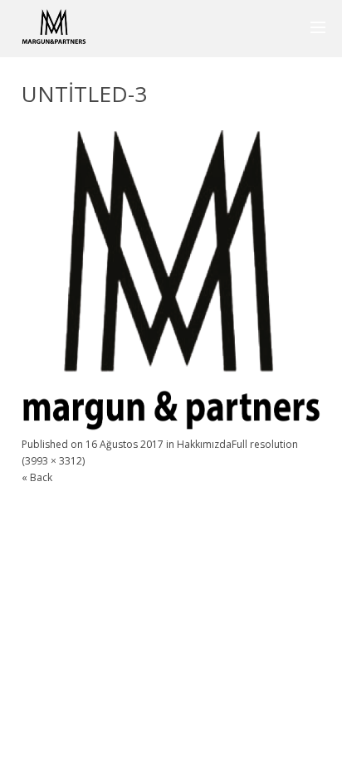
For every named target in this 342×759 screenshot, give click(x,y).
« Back (37, 477)
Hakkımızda (204, 444)
